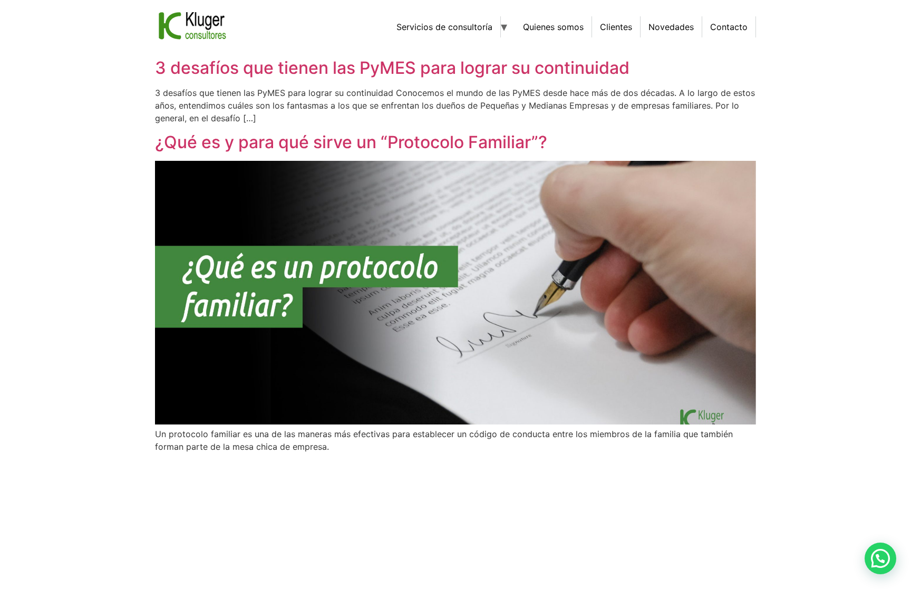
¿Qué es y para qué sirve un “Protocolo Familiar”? (351, 142)
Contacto (729, 27)
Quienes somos (553, 27)
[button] (880, 558)
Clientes (616, 27)
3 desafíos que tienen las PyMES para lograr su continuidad (392, 67)
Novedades (671, 27)
